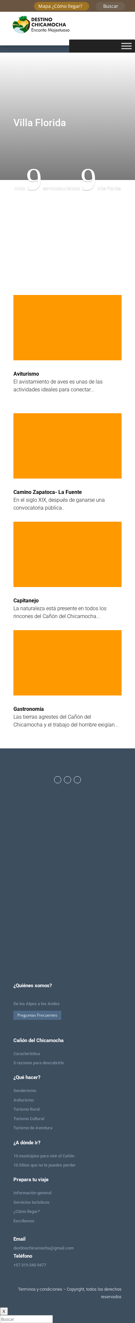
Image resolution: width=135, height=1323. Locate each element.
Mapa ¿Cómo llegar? (60, 6)
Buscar (110, 6)
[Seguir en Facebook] (57, 779)
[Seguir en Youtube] (77, 779)
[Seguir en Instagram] (67, 779)
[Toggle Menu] (126, 46)
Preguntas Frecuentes (37, 1015)
